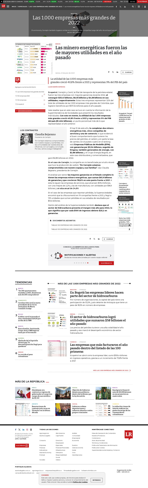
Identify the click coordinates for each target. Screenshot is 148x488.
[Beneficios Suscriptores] (138, 7)
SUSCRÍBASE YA (106, 263)
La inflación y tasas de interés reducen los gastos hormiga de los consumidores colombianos (121, 410)
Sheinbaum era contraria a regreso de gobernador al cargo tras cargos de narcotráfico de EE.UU (42, 394)
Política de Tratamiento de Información (104, 445)
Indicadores (43, 450)
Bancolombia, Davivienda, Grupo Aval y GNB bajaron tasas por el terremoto (29, 330)
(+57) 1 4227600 (20, 439)
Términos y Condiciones (99, 443)
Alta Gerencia (60, 433)
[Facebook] (116, 7)
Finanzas (42, 448)
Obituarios (59, 452)
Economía (75, 440)
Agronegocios (44, 433)
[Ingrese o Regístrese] (144, 6)
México (34, 387)
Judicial (74, 387)
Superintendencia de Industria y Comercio (106, 450)
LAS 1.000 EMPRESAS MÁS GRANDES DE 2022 (45, 6)
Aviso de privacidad (98, 440)
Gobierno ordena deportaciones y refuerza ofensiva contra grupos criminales (82, 409)
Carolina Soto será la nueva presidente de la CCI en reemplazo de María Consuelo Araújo (29, 306)
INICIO (14, 6)
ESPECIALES (22, 6)
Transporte (22, 300)
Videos (58, 460)
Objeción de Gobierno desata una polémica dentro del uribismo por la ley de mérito (82, 393)
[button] (51, 255)
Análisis (20, 352)
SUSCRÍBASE (142, 1)
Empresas (42, 445)
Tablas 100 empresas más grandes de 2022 (69, 225)
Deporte (35, 404)
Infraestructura (60, 450)
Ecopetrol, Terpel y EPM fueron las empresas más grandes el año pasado (125, 117)
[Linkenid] (125, 7)
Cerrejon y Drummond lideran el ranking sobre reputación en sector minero (124, 188)
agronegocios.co (37, 470)
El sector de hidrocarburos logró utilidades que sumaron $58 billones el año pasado (98, 320)
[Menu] (8, 6)
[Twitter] (120, 7)
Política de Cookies (80, 482)
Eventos (74, 445)
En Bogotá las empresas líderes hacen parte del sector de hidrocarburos (97, 294)
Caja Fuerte (59, 435)
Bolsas (20, 314)
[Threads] (32, 430)
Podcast (42, 455)
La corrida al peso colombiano (25, 355)
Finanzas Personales (62, 448)
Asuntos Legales (44, 435)
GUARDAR (128, 72)
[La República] (3, 6)
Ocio (73, 452)
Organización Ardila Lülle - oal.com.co (124, 471)
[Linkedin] (117, 72)
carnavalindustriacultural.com (24, 473)
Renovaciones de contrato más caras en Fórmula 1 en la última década (41, 409)
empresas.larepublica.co (54, 470)
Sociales (42, 460)
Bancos (20, 288)
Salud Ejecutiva (77, 455)
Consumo (42, 440)
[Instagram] (28, 430)
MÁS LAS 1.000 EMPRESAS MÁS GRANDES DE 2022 (110, 370)
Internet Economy (45, 452)
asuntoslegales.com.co (22, 470)
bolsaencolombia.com (89, 470)
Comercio (115, 404)
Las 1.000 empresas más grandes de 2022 (74, 20)
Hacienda (21, 338)
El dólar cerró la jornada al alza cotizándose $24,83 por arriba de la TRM (29, 318)
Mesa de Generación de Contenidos (104, 433)
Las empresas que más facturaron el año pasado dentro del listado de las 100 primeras (99, 348)
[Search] (132, 7)
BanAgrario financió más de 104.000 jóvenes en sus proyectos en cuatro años (121, 393)
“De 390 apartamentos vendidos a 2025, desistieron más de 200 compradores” (29, 293)
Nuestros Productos (98, 435)
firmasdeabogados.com (72, 470)
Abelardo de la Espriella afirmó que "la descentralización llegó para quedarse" (30, 343)
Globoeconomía (77, 448)
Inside (74, 450)
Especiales (59, 445)
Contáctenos (96, 438)
